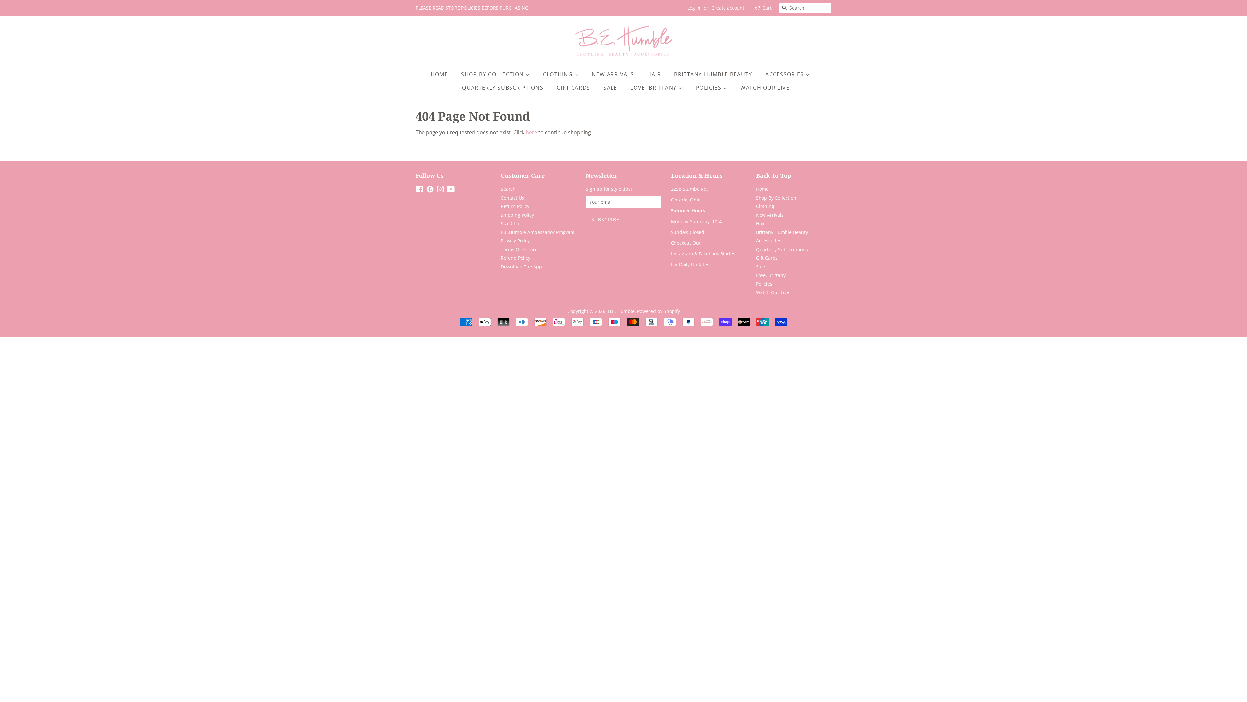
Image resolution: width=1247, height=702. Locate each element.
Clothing (558, 74)
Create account (728, 8)
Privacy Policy (515, 241)
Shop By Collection (493, 74)
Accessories (785, 74)
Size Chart (512, 223)
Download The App (521, 267)
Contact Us (512, 198)
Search (508, 189)
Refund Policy (515, 258)
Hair (654, 74)
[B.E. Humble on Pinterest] (430, 190)
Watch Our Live (764, 87)
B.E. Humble (621, 311)
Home (439, 74)
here (531, 132)
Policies (709, 87)
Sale (610, 87)
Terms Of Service (519, 249)
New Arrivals (613, 74)
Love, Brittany (654, 87)
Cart (767, 8)
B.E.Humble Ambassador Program (537, 232)
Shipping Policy (517, 215)
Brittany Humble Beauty (713, 74)
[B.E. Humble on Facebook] (419, 190)
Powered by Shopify (658, 311)
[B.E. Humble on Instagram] (440, 190)
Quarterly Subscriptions (502, 87)
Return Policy (515, 206)
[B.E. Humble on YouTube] (451, 190)
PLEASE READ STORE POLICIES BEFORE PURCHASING (472, 8)
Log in (693, 8)
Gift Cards (573, 87)
